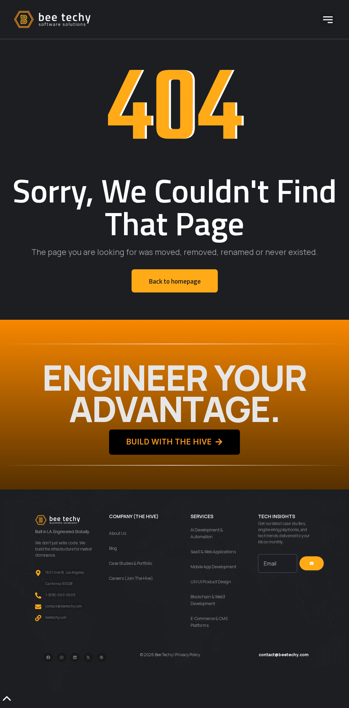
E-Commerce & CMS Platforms (209, 622)
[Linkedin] (75, 657)
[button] (328, 19)
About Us (117, 533)
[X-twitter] (88, 657)
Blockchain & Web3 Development (208, 600)
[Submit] (311, 563)
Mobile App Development (213, 567)
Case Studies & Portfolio (130, 563)
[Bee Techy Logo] (52, 19)
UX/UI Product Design (211, 582)
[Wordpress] (101, 657)
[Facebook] (48, 657)
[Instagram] (61, 657)
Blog (113, 548)
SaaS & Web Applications (213, 552)
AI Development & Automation (207, 533)
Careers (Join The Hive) (131, 578)
